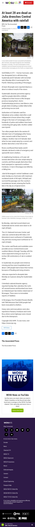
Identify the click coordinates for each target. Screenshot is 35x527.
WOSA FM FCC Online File (11, 493)
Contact (6, 477)
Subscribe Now (17, 410)
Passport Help (7, 485)
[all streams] (32, 524)
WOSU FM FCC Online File (11, 489)
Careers (6, 473)
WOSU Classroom (9, 458)
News (5, 446)
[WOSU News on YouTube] (17, 375)
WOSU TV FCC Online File (11, 497)
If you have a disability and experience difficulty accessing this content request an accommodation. (17, 502)
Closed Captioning (9, 481)
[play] (3, 525)
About (5, 466)
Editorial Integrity (8, 469)
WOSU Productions (9, 462)
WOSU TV (6, 454)
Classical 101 (7, 450)
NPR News (7, 327)
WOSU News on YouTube (17, 395)
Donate (29, 3)
